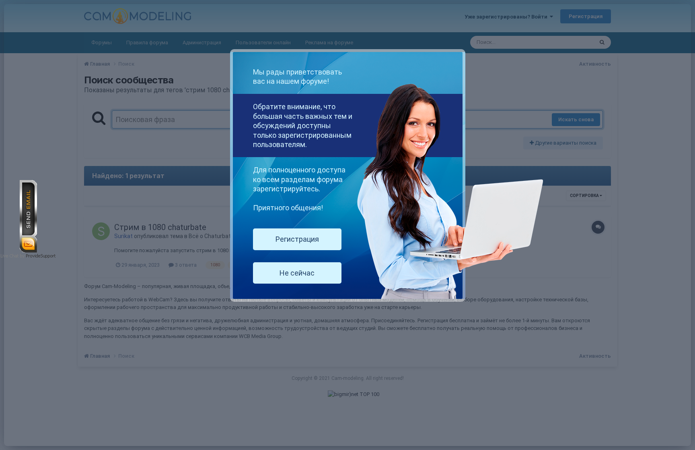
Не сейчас (297, 273)
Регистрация (297, 239)
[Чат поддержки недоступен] (28, 216)
